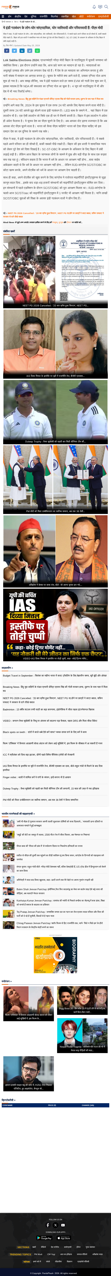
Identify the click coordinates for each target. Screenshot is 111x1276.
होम (9, 16)
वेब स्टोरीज (55, 1247)
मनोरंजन (90, 16)
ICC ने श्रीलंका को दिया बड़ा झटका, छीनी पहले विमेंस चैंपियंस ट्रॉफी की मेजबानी (38, 754)
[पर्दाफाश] (10, 8)
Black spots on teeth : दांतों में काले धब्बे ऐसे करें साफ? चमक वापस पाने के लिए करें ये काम (45, 732)
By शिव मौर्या (8, 45)
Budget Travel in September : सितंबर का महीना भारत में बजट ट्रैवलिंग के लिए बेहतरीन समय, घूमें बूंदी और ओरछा (55, 675)
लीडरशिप (58, 1261)
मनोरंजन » (7, 981)
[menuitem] (9, 16)
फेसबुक (54, 222)
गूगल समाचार (90, 1247)
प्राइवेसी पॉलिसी (83, 1261)
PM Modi (38, 1254)
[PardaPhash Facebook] (48, 1227)
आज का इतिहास (66, 1254)
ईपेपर (79, 1247)
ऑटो (81, 16)
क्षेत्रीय (17, 16)
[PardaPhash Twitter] (55, 1227)
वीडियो (43, 1247)
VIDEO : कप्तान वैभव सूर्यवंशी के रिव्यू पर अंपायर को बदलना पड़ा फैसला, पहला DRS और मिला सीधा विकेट (50, 720)
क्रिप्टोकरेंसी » (8, 1100)
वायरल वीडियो (82, 1254)
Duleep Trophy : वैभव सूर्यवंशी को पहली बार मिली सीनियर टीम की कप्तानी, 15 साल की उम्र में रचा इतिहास (51, 788)
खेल (73, 16)
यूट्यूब (60, 222)
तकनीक (64, 16)
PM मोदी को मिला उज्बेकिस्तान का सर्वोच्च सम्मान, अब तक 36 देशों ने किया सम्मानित (40, 800)
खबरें (34, 1247)
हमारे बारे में (37, 1261)
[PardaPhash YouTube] (63, 1227)
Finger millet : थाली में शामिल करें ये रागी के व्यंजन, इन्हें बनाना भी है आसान (37, 777)
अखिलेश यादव (97, 1254)
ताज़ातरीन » (7, 667)
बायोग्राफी (67, 1247)
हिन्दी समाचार (6, 22)
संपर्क (48, 1261)
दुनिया (33, 16)
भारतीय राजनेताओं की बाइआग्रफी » (18, 813)
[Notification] (94, 8)
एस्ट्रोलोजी (102, 16)
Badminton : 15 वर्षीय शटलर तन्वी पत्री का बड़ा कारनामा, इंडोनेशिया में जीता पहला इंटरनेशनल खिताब (48, 709)
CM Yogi (51, 1254)
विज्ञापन (69, 1261)
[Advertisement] (55, 1190)
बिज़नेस (54, 16)
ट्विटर (69, 222)
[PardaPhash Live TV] (100, 7)
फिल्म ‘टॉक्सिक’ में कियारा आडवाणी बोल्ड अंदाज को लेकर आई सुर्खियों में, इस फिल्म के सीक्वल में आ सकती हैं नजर (52, 743)
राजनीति (43, 16)
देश (25, 16)
